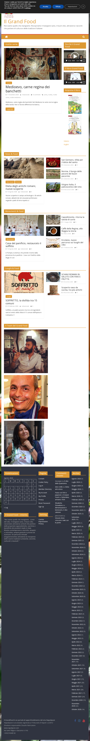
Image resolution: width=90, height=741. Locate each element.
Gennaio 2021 (77, 697)
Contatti (41, 479)
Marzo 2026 (76, 496)
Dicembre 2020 (77, 700)
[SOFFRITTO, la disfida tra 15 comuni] (24, 273)
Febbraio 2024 (77, 579)
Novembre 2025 (77, 510)
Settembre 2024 (77, 554)
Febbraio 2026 (77, 500)
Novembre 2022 (77, 624)
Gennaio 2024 (77, 582)
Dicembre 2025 (77, 507)
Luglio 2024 (76, 561)
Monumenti (10, 239)
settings (28, 8)
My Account (43, 493)
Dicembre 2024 (77, 544)
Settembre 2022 (77, 631)
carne (45, 95)
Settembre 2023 (77, 596)
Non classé (10, 182)
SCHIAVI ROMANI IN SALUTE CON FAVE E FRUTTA (70, 276)
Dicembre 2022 (77, 621)
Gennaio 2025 (77, 540)
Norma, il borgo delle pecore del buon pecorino (71, 173)
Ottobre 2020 (76, 709)
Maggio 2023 (76, 607)
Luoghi (9, 296)
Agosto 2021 (76, 672)
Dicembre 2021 (77, 656)
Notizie (18, 182)
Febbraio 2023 (77, 614)
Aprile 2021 (76, 686)
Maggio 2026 (76, 489)
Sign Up (41, 507)
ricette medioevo (15, 97)
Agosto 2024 (76, 558)
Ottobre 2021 (76, 665)
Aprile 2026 (76, 493)
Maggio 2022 (76, 638)
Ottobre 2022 (76, 628)
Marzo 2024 (76, 575)
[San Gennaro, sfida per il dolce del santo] (53, 159)
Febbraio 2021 (77, 693)
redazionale (26, 95)
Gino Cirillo (59, 487)
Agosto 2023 (76, 600)
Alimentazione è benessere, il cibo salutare (61, 510)
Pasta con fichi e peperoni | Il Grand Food (62, 495)
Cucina (9, 83)
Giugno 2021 (76, 679)
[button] (74, 56)
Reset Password (44, 503)
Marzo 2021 (76, 690)
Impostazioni (72, 7)
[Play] (67, 61)
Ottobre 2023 (76, 593)
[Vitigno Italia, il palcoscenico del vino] (53, 183)
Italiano (66, 141)
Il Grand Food (20, 21)
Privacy (41, 500)
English (66, 144)
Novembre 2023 (77, 589)
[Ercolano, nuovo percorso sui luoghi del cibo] (53, 239)
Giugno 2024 (76, 565)
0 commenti (36, 95)
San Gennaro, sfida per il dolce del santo (72, 161)
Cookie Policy (43, 482)
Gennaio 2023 (77, 617)
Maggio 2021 (76, 683)
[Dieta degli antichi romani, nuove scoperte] (24, 159)
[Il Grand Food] (6, 37)
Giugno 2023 (76, 603)
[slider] (73, 60)
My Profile (42, 496)
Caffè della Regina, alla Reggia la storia (72, 229)
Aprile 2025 (76, 530)
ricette (50, 95)
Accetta (45, 7)
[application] (75, 56)
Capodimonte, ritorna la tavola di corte (72, 218)
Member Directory (45, 489)
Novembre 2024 (77, 547)
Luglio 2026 (76, 482)
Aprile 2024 (76, 572)
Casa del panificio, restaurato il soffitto (23, 245)
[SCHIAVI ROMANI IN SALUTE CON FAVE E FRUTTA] (53, 273)
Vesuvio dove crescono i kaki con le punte (62, 520)
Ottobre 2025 (76, 514)
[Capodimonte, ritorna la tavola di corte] (53, 216)
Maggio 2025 (76, 526)
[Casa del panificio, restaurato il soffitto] (24, 216)
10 (6, 492)
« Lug (6, 507)
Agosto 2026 (76, 479)
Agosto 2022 (76, 635)
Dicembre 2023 (77, 586)
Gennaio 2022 (77, 652)
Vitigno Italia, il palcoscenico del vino (71, 185)
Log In (41, 486)
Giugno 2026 (76, 486)
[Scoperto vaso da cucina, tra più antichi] (53, 286)
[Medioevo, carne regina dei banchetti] (33, 49)
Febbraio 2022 (77, 649)
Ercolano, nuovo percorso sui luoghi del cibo (72, 242)
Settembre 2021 (77, 669)
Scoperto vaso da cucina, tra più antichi (71, 288)
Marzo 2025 (76, 533)
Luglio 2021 (76, 676)
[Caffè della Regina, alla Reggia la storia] (53, 227)
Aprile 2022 (76, 642)
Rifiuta (58, 7)
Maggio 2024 (76, 568)
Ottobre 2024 (76, 551)
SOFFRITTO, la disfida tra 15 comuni (21, 302)
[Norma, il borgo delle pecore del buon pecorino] (53, 170)
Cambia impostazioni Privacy (43, 521)
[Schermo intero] (84, 61)
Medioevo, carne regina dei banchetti (28, 88)
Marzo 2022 (76, 645)
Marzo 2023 (76, 610)
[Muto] (81, 61)
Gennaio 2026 (77, 503)
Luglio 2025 (76, 523)
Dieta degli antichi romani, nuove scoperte (21, 187)
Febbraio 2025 (77, 537)
